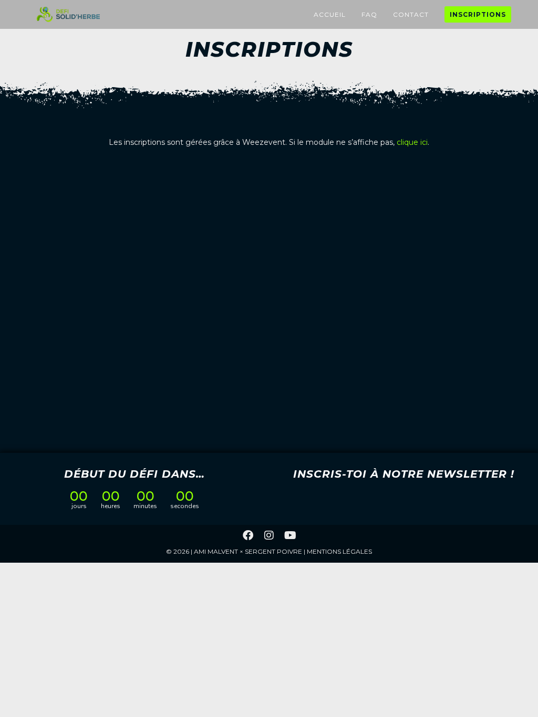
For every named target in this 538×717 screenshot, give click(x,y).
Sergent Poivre (273, 551)
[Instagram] (269, 535)
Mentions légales (339, 551)
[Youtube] (290, 535)
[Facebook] (248, 535)
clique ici (412, 142)
